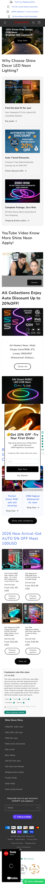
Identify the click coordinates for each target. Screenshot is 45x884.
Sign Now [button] (22, 469)
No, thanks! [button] (22, 476)
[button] (37, 407)
